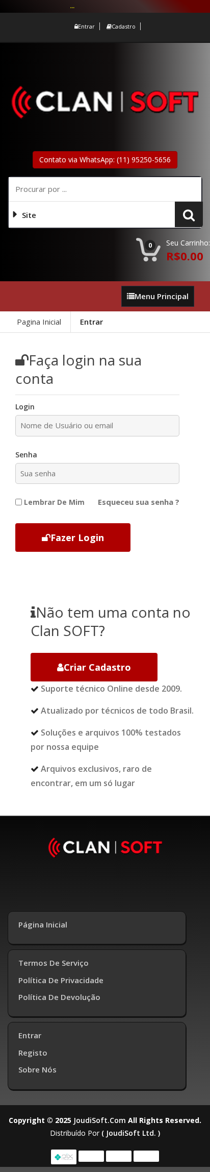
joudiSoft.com (99, 1120)
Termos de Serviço (53, 963)
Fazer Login (77, 537)
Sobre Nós (37, 1069)
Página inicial (42, 924)
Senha (26, 454)
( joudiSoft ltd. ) (130, 1133)
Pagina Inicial (39, 321)
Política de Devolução (59, 997)
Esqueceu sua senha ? (138, 502)
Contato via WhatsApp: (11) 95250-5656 (105, 159)
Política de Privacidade (60, 980)
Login (25, 406)
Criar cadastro (97, 667)
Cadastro (124, 26)
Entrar (86, 26)
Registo (32, 1052)
